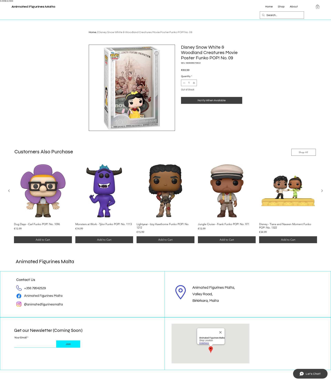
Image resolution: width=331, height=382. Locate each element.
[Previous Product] (9, 191)
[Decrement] (184, 83)
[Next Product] (322, 191)
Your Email (20, 337)
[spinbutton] (189, 83)
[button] (317, 7)
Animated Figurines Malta (45, 261)
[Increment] (194, 83)
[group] (165, 203)
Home (92, 32)
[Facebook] (19, 296)
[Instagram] (19, 304)
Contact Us (25, 279)
